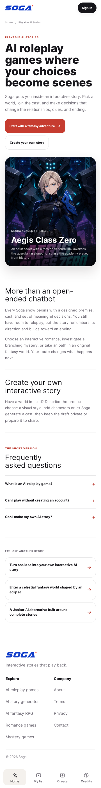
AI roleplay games (22, 707)
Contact (59, 742)
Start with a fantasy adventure (35, 126)
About (57, 707)
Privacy (59, 731)
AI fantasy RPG (19, 731)
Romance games (21, 742)
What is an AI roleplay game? (28, 501)
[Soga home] (19, 8)
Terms (57, 719)
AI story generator (22, 719)
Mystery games (20, 754)
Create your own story (27, 143)
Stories (9, 22)
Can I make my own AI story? (28, 534)
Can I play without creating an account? (37, 518)
